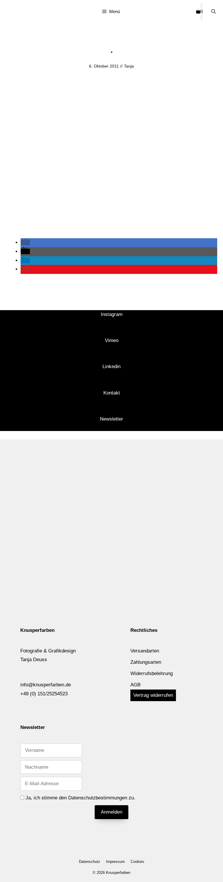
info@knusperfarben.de (45, 685)
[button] (25, 242)
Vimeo (111, 340)
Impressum (115, 861)
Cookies (137, 861)
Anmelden (111, 812)
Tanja (129, 66)
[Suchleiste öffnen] (213, 11)
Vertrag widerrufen (153, 695)
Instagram (112, 314)
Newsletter (111, 419)
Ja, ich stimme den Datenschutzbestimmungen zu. (80, 798)
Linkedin (111, 366)
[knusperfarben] (18, 13)
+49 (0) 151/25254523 (44, 693)
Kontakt (111, 393)
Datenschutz (89, 861)
